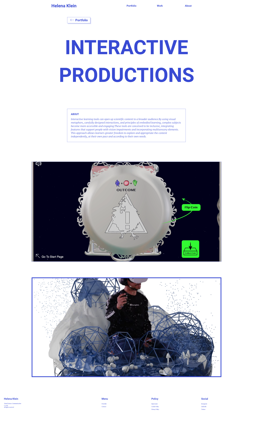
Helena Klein (63, 5)
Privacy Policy (155, 409)
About (188, 5)
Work (160, 5)
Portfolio (131, 5)
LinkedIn (203, 406)
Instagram (204, 404)
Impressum (154, 404)
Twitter (203, 409)
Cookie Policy (155, 406)
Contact (104, 406)
